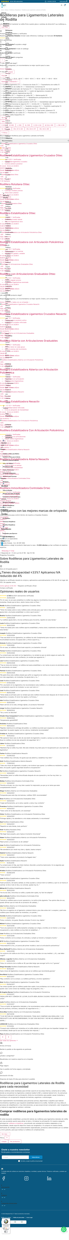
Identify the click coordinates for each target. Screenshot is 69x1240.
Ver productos (15, 1141)
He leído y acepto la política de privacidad (31, 1161)
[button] (63, 1229)
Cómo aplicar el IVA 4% (8, 586)
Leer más (5, 27)
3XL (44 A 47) (31, 129)
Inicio (2, 10)
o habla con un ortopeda (20, 302)
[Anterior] (2, 1037)
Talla (3, 121)
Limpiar (10, 72)
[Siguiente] (2, 60)
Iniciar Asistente (5, 69)
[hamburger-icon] (2, 4)
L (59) (19, 125)
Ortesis (6, 10)
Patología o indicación (9, 81)
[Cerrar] (7, 1138)
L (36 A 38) (61, 125)
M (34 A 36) (49, 125)
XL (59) (27, 125)
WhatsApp (5, 551)
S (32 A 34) (37, 125)
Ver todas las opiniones (8, 1040)
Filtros (5, 133)
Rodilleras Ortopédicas (15, 10)
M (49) (11, 125)
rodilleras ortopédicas (15, 1123)
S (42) (4, 125)
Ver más (4, 1134)
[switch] (6, 1232)
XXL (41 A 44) (18, 129)
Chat (12, 551)
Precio (4, 75)
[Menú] (9, 1219)
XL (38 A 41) (6, 129)
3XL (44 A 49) (44, 129)
